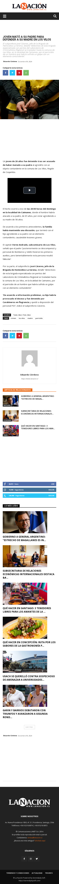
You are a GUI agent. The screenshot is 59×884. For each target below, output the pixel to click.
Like (52, 484)
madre (30, 318)
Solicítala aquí (40, 840)
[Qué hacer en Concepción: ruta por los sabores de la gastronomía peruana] (29, 628)
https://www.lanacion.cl (29, 379)
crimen (13, 318)
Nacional (7, 405)
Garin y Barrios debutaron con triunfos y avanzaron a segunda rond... (25, 714)
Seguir (51, 490)
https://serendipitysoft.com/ (29, 880)
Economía (7, 420)
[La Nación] (29, 6)
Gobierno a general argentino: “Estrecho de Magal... (37, 397)
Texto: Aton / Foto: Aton (22, 315)
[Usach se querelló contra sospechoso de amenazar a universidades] (29, 662)
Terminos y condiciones (17, 873)
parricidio (39, 318)
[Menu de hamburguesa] (4, 16)
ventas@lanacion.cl (34, 837)
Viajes (6, 435)
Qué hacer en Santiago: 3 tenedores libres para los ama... (38, 427)
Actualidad (37, 873)
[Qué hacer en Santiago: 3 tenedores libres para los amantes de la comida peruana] (11, 430)
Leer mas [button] (29, 727)
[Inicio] (29, 806)
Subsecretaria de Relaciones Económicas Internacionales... (37, 412)
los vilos (22, 318)
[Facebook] (24, 858)
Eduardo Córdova (10, 61)
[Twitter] (37, 859)
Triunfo (49, 873)
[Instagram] (30, 858)
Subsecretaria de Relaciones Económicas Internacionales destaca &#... (28, 574)
